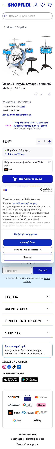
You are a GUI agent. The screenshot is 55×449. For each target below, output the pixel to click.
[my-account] (35, 5)
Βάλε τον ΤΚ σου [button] (16, 154)
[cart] (50, 5)
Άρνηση (27, 257)
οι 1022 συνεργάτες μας (25, 203)
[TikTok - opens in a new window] (14, 367)
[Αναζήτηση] (6, 16)
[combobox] (27, 15)
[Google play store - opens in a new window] (29, 379)
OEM (22, 106)
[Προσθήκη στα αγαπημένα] (36, 94)
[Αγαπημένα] (42, 5)
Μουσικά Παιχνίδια (17, 27)
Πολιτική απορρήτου (27, 444)
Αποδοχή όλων (27, 242)
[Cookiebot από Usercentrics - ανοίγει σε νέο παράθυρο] (39, 190)
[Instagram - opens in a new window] (4, 367)
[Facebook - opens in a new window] (9, 367)
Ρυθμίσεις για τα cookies (26, 250)
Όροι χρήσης (17, 439)
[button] (4, 5)
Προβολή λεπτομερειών (25, 234)
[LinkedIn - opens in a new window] (19, 367)
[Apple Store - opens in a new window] (11, 379)
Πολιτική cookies (35, 439)
